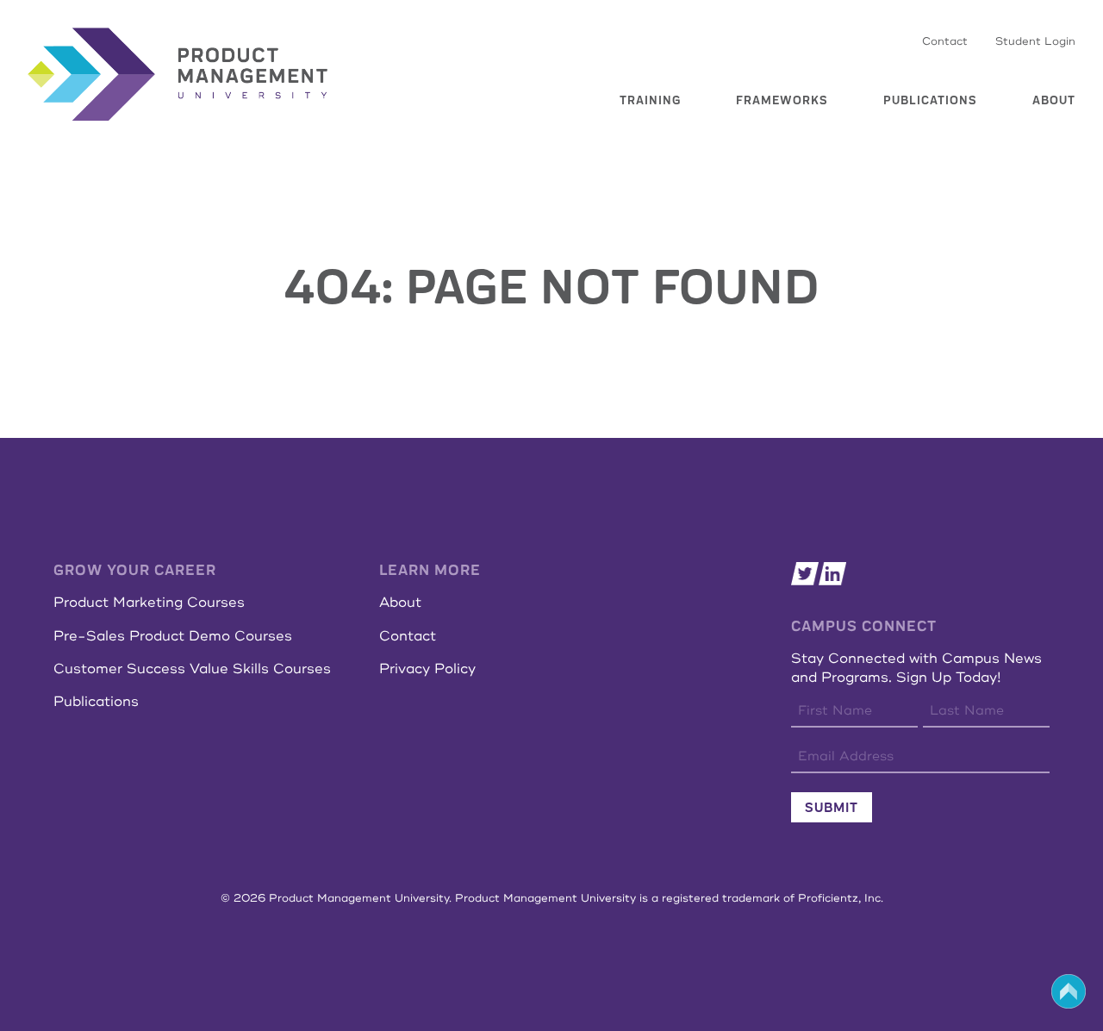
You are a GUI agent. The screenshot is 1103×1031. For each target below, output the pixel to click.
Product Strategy (638, 148)
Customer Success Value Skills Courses (192, 669)
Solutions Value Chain (782, 162)
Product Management (647, 102)
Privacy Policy (427, 669)
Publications (930, 100)
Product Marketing (642, 172)
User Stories (623, 125)
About (1053, 100)
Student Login (1035, 41)
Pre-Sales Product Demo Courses (172, 636)
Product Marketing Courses (149, 602)
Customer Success (640, 218)
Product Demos (631, 195)
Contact (945, 41)
